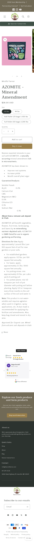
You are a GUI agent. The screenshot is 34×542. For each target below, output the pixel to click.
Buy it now (17, 146)
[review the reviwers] (7, 370)
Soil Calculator (26, 6)
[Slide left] (12, 76)
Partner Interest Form (8, 458)
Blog (3, 454)
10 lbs (6, 111)
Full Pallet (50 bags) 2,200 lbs (16, 122)
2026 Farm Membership (16, 2)
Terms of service (11, 538)
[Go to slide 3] (18, 379)
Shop (3, 446)
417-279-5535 (6, 471)
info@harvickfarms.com (9, 467)
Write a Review (21, 350)
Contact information (24, 538)
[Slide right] (22, 76)
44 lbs (17, 111)
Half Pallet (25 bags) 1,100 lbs (16, 117)
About (4, 450)
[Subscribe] (27, 507)
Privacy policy (26, 534)
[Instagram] (17, 9)
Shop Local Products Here (17, 415)
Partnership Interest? (10, 6)
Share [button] (6, 332)
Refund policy (15, 534)
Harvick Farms (15, 532)
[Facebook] (14, 9)
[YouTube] (20, 9)
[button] (4, 16)
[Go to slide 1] (15, 379)
